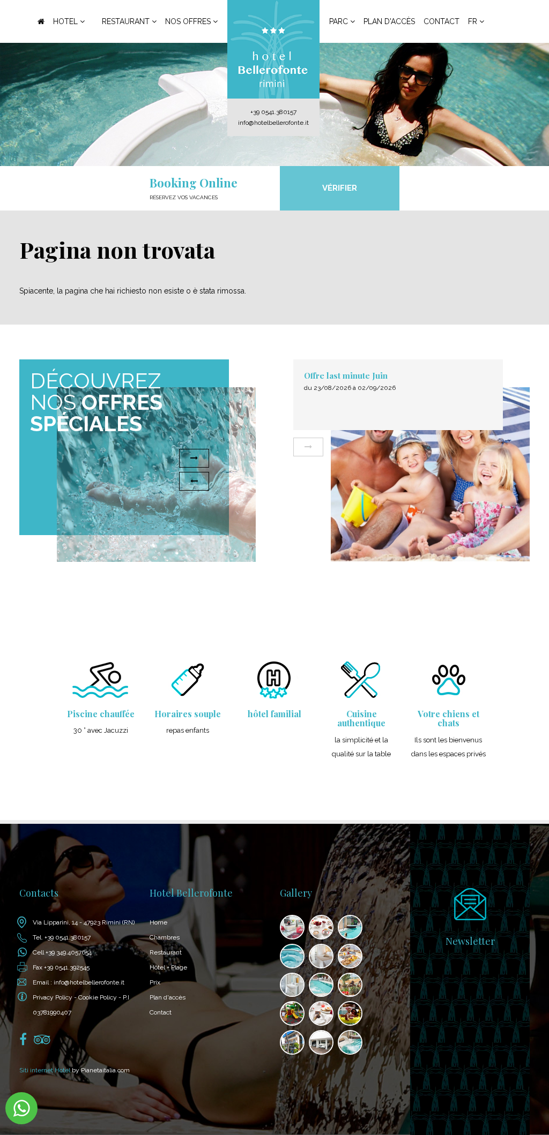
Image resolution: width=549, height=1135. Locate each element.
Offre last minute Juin (297, 375)
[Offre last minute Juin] (382, 474)
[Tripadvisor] (42, 1042)
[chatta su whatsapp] (21, 1108)
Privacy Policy (52, 997)
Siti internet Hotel (44, 1070)
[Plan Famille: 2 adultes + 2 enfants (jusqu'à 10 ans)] (534, 446)
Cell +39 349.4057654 (62, 952)
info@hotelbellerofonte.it (273, 122)
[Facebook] (23, 1042)
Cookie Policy (97, 997)
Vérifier (339, 188)
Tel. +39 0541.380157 (62, 937)
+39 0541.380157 (273, 112)
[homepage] (273, 49)
